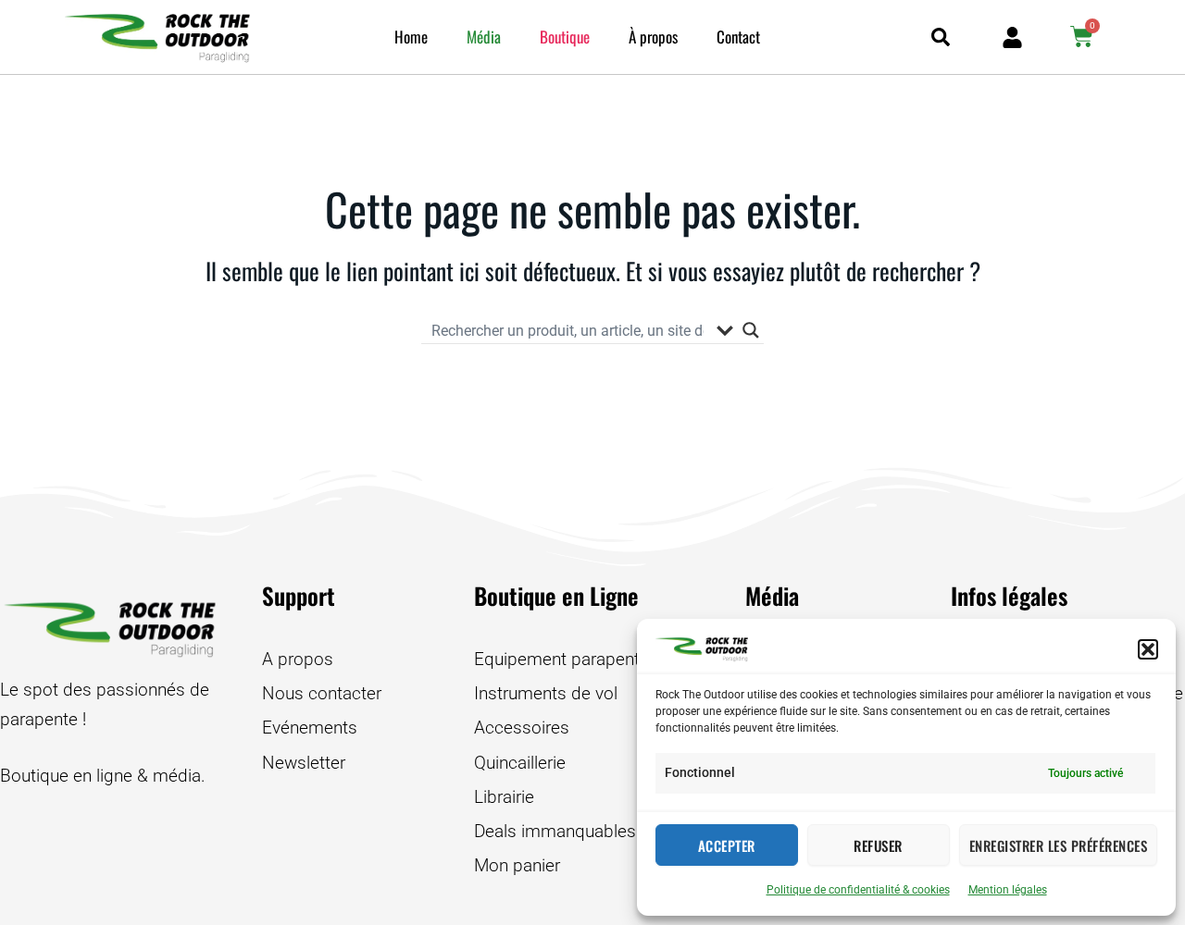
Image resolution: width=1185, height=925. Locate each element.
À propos (653, 36)
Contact (738, 36)
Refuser (878, 845)
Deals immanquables (555, 831)
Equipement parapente (561, 659)
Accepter (726, 845)
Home (411, 36)
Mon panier (517, 865)
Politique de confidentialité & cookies (858, 889)
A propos (297, 659)
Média (484, 36)
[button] (1148, 649)
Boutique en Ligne (556, 595)
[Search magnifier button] (751, 330)
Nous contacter (321, 693)
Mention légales (1007, 889)
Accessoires (521, 727)
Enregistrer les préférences (1058, 845)
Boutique (565, 36)
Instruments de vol (545, 693)
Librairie (504, 797)
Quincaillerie (520, 762)
